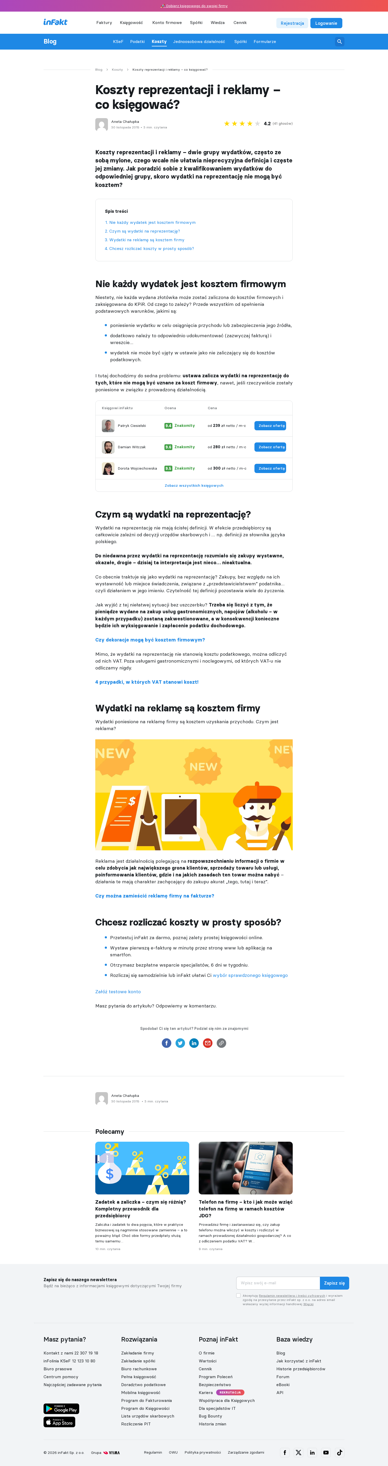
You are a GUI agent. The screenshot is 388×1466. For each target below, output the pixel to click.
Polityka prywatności (202, 1452)
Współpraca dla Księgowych (227, 1400)
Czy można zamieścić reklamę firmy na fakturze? (154, 896)
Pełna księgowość (138, 1376)
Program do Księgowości (145, 1408)
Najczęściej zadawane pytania (73, 1384)
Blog (50, 41)
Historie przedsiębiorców (300, 1368)
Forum (282, 1376)
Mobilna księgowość (140, 1392)
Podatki (137, 41)
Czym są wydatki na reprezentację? (144, 231)
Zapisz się (334, 1283)
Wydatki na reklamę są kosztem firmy (146, 239)
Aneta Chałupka (125, 121)
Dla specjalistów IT (217, 1408)
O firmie (207, 1353)
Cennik (240, 22)
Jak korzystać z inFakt (298, 1360)
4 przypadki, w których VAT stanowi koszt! (146, 682)
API (279, 1392)
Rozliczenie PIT (136, 1423)
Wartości (207, 1360)
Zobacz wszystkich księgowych (194, 485)
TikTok (339, 1452)
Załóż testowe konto (118, 991)
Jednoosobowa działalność (199, 41)
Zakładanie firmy (137, 1353)
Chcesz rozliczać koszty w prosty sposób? (151, 248)
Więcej (308, 1304)
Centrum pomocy (61, 1376)
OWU (173, 1452)
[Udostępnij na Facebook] (166, 1044)
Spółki (240, 41)
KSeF (118, 41)
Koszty (159, 41)
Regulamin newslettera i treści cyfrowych (292, 1296)
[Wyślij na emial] (207, 1044)
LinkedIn (312, 1452)
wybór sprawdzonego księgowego (250, 975)
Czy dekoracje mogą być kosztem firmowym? (150, 640)
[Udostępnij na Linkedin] (194, 1044)
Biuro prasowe (58, 1368)
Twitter (298, 1452)
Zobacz (272, 425)
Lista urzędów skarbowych (147, 1416)
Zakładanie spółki (138, 1360)
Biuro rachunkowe (139, 1368)
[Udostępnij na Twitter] (180, 1044)
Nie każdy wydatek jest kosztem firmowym (152, 222)
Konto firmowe (167, 22)
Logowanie (326, 23)
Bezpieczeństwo (215, 1384)
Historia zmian (212, 1423)
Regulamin (153, 1452)
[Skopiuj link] (221, 1044)
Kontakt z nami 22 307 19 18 (71, 1353)
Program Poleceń (216, 1376)
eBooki (283, 1384)
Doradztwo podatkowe (143, 1384)
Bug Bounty (210, 1416)
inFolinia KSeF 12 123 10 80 (69, 1360)
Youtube (326, 1452)
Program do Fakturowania (146, 1400)
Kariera (206, 1392)
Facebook (285, 1452)
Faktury (104, 22)
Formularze (265, 41)
